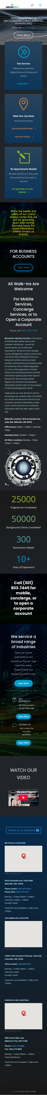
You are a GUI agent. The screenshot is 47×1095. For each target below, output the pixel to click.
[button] (24, 1013)
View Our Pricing (22, 137)
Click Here (23, 267)
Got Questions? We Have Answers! (22, 190)
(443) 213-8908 (17, 1046)
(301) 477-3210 (24, 888)
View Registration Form (22, 128)
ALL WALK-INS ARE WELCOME (23, 21)
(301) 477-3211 (22, 892)
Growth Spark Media (27, 1091)
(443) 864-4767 (24, 964)
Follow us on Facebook (22, 830)
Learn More (23, 32)
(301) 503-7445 (28, 25)
